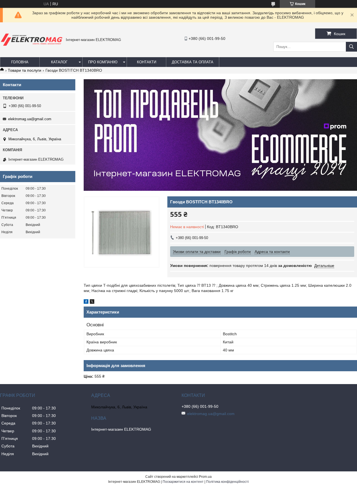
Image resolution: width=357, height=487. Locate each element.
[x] (92, 302)
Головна (19, 62)
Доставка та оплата (192, 62)
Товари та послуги (24, 70)
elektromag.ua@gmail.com (29, 119)
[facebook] (86, 302)
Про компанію (102, 62)
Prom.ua (205, 477)
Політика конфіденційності (227, 482)
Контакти (146, 62)
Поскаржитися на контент (183, 482)
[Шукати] (351, 47)
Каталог (59, 62)
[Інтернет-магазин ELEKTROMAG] (31, 47)
